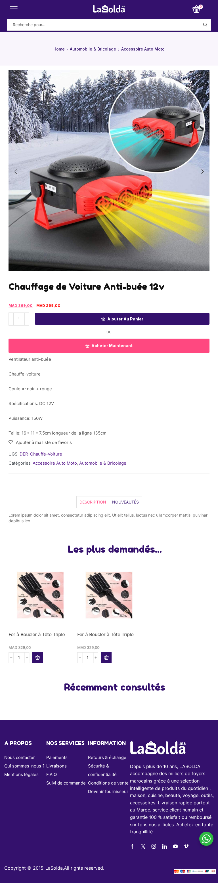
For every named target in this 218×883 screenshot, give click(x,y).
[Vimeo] (186, 846)
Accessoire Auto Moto (143, 49)
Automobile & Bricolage (93, 49)
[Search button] (205, 24)
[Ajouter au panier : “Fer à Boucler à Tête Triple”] (37, 657)
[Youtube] (175, 846)
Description (92, 502)
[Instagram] (154, 846)
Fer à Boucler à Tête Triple (37, 634)
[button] (16, 172)
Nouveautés (125, 502)
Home (59, 49)
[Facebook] (132, 846)
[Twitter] (143, 846)
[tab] (92, 502)
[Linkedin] (164, 846)
